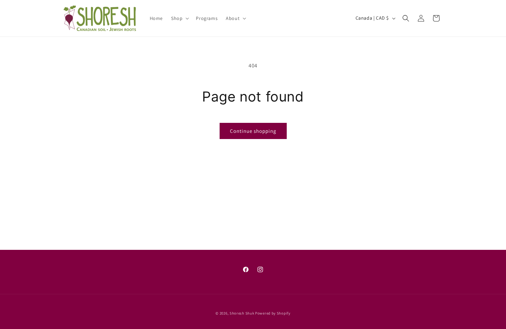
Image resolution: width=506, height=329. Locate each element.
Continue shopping (253, 131)
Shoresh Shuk (242, 313)
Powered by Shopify (273, 313)
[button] (179, 18)
